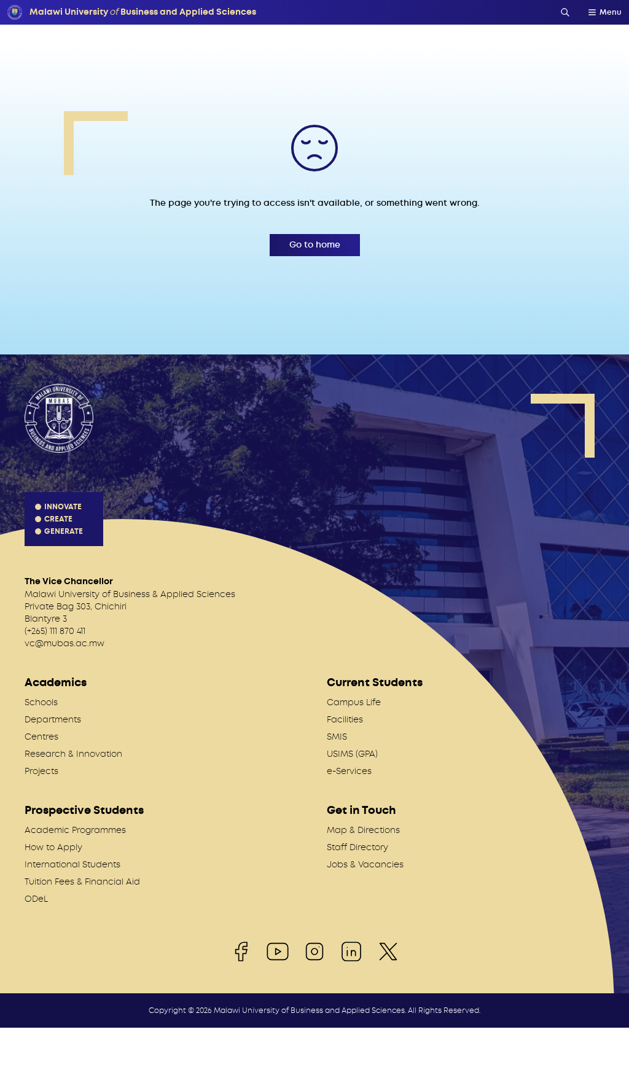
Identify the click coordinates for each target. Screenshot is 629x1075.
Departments (53, 719)
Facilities (345, 719)
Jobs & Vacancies (365, 864)
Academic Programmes (75, 829)
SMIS (337, 736)
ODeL (36, 898)
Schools (41, 702)
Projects (41, 770)
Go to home (314, 245)
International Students (72, 864)
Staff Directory (357, 847)
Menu (611, 12)
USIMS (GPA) (352, 753)
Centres (41, 736)
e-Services (349, 770)
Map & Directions (363, 829)
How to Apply (53, 847)
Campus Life (354, 702)
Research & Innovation (73, 753)
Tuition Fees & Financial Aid (82, 881)
